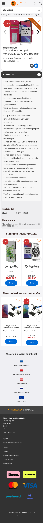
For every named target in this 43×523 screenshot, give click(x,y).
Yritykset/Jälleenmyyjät (11, 455)
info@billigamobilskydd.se (12, 442)
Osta (11, 283)
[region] (21, 74)
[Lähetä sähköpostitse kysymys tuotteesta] (32, 66)
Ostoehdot (6, 451)
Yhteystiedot (7, 463)
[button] (38, 32)
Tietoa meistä (8, 459)
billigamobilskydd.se (11, 48)
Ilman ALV (29, 410)
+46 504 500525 (9, 432)
